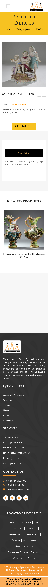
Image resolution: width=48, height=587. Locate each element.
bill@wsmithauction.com (18, 489)
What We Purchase (13, 395)
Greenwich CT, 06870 (16, 481)
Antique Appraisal (14, 443)
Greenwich (17, 529)
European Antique (14, 448)
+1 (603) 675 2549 (15, 485)
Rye (36, 523)
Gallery (7, 410)
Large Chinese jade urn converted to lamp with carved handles (39, 95)
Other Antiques (23, 29)
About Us (8, 405)
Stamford (31, 529)
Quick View (42, 213)
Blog (6, 415)
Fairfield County (18, 552)
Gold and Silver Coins (16, 453)
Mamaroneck (16, 535)
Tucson (35, 552)
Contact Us (24, 126)
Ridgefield (33, 535)
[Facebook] (5, 498)
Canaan (16, 540)
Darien (14, 523)
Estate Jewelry (11, 458)
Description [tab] (24, 153)
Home (7, 29)
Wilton (31, 558)
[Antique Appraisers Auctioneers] (36, 6)
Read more (42, 218)
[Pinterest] (19, 498)
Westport (18, 558)
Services (7, 400)
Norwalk (26, 523)
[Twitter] (12, 498)
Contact (8, 421)
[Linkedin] (25, 498)
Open (8, 6)
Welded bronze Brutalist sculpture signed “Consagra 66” (44, 95)
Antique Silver (12, 464)
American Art (11, 438)
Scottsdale (29, 540)
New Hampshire (24, 546)
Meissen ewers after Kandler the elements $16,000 (24, 255)
